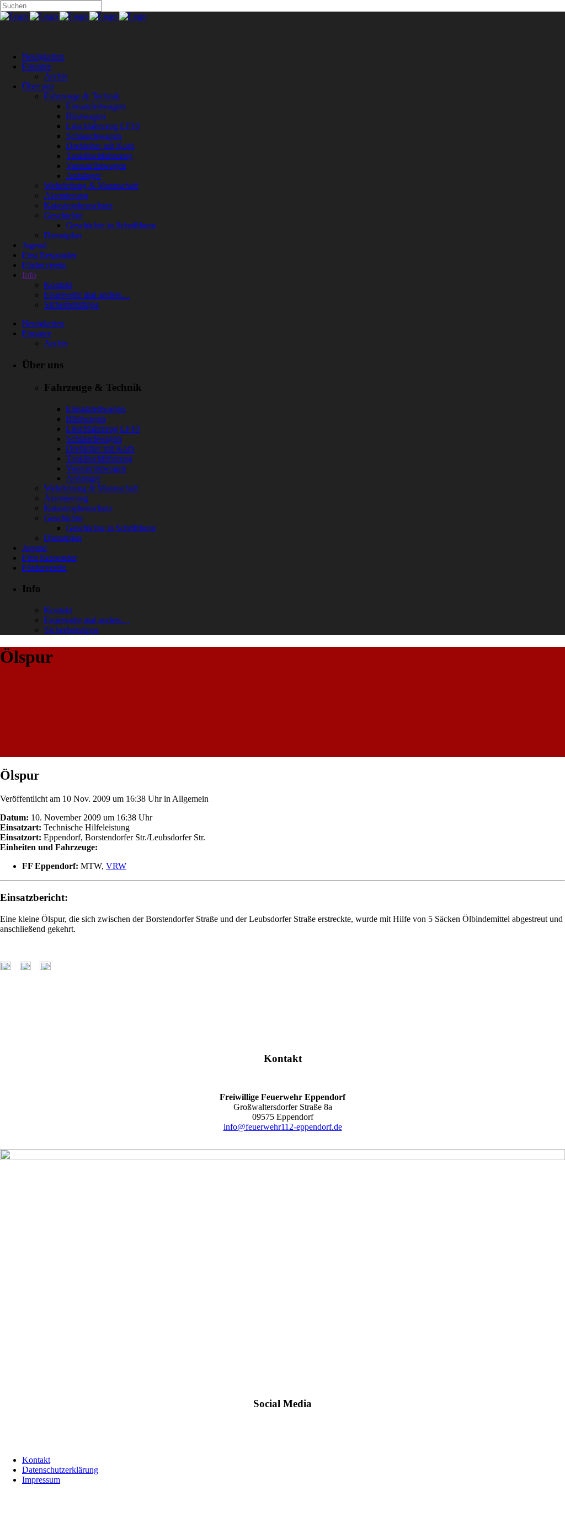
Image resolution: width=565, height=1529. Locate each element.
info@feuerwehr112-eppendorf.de (282, 1126)
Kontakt (36, 1459)
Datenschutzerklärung (60, 1469)
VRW (116, 866)
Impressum (41, 1479)
